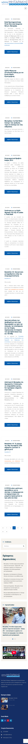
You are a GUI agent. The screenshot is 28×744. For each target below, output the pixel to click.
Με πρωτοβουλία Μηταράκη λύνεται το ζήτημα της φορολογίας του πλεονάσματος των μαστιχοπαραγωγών (14, 594)
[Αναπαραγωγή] (4, 657)
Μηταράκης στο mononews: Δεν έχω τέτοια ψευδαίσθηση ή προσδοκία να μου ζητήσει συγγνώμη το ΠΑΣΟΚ (13, 581)
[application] (14, 652)
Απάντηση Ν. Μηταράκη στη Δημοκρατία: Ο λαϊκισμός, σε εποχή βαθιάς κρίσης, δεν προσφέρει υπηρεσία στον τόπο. (14, 386)
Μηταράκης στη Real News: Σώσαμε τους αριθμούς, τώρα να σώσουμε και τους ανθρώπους (14, 124)
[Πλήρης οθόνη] (23, 657)
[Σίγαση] (21, 657)
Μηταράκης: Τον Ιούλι (13, 698)
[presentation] (3, 639)
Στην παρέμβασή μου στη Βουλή (16, 289)
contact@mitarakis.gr (7, 734)
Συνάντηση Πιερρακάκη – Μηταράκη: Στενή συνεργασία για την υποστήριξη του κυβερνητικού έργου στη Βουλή (13, 587)
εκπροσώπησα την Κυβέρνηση (12, 461)
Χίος (8, 624)
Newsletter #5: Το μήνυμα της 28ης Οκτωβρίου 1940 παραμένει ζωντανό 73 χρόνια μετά (13, 446)
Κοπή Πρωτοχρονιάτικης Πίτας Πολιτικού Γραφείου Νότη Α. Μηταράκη (13, 24)
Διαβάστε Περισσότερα (12, 51)
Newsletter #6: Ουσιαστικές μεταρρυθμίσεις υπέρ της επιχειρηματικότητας (14, 274)
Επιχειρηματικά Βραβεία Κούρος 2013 (13, 159)
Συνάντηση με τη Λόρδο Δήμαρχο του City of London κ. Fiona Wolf (14, 212)
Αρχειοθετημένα (16, 19)
